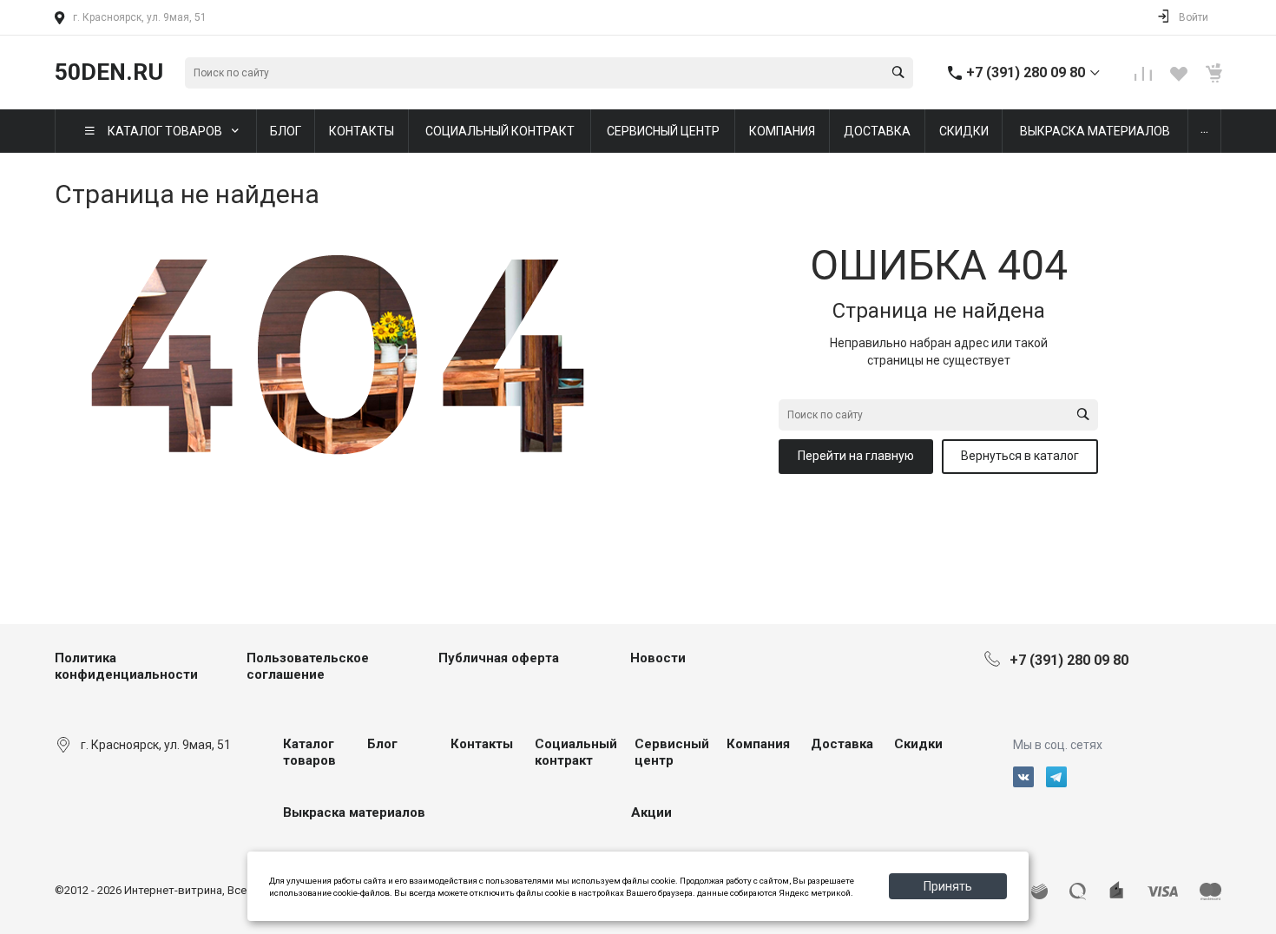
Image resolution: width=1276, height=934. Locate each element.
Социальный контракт (576, 752)
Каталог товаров (309, 752)
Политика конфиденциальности (126, 666)
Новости (658, 658)
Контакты (482, 744)
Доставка (842, 744)
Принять (948, 886)
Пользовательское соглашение (308, 666)
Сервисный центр (672, 752)
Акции (651, 812)
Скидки (918, 744)
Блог (382, 744)
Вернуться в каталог (1020, 456)
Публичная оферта (498, 658)
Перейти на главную (856, 456)
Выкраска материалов (354, 812)
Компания (758, 744)
